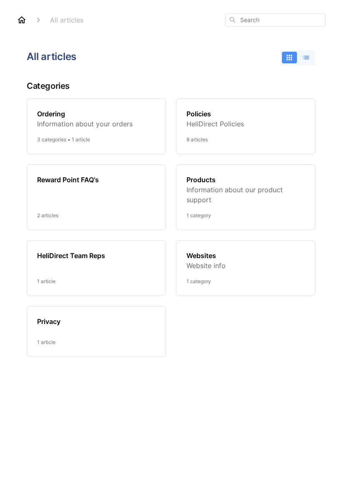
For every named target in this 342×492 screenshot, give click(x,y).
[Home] (22, 20)
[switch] (297, 57)
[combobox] (275, 20)
